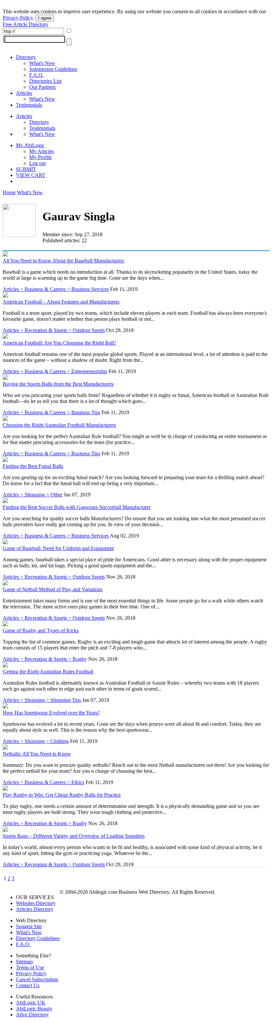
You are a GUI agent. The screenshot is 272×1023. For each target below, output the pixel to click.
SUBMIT (26, 169)
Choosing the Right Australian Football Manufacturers (59, 425)
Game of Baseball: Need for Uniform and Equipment (58, 548)
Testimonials (29, 105)
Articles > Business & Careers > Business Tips (51, 412)
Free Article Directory (25, 24)
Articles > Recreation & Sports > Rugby (45, 659)
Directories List (45, 81)
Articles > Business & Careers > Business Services (56, 289)
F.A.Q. (36, 75)
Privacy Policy (18, 18)
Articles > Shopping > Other (32, 494)
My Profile (40, 157)
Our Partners (42, 87)
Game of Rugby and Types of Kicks (41, 630)
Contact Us (27, 985)
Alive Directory (32, 1014)
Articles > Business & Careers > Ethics (43, 782)
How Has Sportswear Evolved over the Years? (51, 712)
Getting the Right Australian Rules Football (48, 671)
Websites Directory (36, 903)
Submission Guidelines (53, 69)
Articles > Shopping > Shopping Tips (42, 700)
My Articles (41, 151)
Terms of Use (30, 967)
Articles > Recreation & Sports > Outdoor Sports (54, 330)
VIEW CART (30, 175)
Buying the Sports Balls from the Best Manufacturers (58, 384)
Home (9, 192)
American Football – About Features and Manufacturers (61, 302)
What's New (42, 63)
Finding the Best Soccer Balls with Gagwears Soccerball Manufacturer (77, 507)
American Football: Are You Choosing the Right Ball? (59, 343)
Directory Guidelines (38, 938)
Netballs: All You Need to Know (37, 754)
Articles (24, 93)
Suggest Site (29, 926)
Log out (37, 163)
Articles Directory (34, 909)
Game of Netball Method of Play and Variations (52, 589)
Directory (26, 57)
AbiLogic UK (30, 1002)
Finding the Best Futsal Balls (33, 466)
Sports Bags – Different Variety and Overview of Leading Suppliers (74, 836)
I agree (44, 18)
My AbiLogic (30, 145)
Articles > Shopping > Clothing (36, 741)
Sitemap (24, 961)
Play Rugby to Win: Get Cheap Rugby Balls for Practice (62, 795)
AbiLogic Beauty (34, 1008)
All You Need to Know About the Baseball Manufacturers (63, 260)
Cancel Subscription (37, 979)
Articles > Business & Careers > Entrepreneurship (55, 371)
